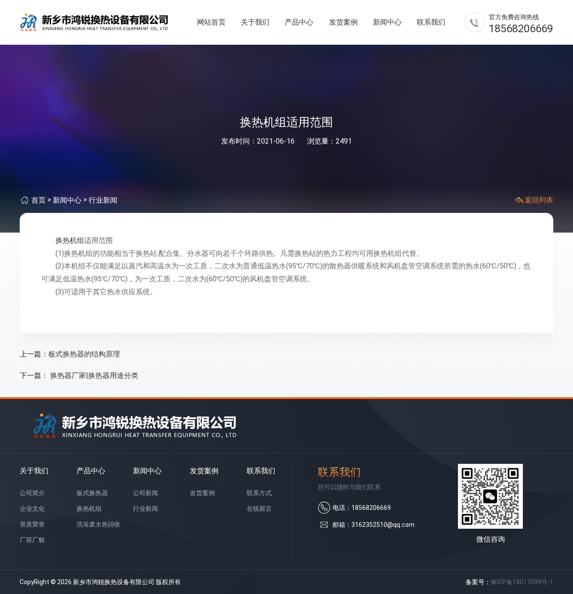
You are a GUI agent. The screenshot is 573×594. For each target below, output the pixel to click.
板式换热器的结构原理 (84, 354)
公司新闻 (145, 492)
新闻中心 (387, 22)
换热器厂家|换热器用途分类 (93, 375)
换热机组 (70, 240)
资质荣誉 (32, 524)
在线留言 (259, 508)
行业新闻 (103, 200)
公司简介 (32, 492)
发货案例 (343, 22)
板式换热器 (92, 492)
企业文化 (32, 508)
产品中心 (299, 22)
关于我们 (255, 22)
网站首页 (211, 22)
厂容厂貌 (32, 539)
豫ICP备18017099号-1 (522, 582)
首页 (38, 200)
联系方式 (259, 492)
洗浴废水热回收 (98, 524)
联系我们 (431, 22)
